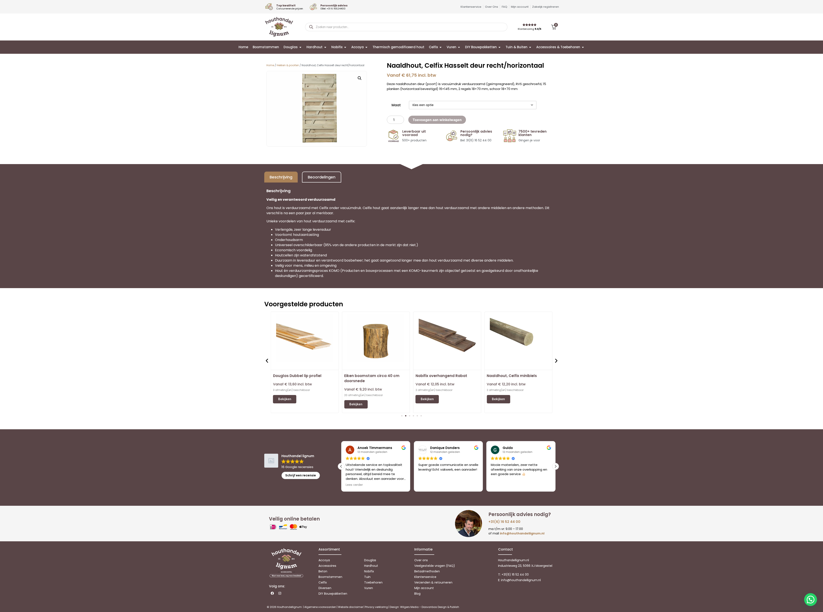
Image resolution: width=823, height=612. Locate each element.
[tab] (281, 177)
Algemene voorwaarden (320, 607)
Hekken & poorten (288, 65)
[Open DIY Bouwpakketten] (499, 47)
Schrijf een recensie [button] (300, 475)
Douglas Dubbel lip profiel (297, 375)
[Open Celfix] (440, 47)
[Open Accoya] (366, 47)
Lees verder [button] (354, 485)
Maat (396, 105)
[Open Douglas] (300, 47)
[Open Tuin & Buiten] (530, 47)
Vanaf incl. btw (292, 384)
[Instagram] (279, 593)
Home (270, 65)
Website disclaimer (350, 607)
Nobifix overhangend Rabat (441, 375)
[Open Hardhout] (325, 47)
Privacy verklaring (376, 607)
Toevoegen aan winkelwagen (437, 120)
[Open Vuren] (459, 47)
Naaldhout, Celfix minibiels (512, 375)
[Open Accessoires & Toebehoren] (582, 47)
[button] (359, 78)
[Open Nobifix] (345, 47)
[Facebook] (272, 593)
